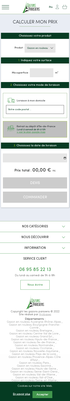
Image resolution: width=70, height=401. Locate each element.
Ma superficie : (20, 72)
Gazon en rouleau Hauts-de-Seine (34, 368)
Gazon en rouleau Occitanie (34, 348)
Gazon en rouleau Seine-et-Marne (34, 380)
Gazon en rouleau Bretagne (34, 330)
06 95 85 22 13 (35, 269)
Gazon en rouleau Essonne (34, 365)
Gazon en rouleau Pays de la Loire (34, 354)
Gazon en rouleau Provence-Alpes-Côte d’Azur (35, 359)
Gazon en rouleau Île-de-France (34, 342)
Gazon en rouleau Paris (34, 363)
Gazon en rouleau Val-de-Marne (34, 374)
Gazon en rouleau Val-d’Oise (34, 377)
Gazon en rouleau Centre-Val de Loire (34, 333)
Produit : (19, 47)
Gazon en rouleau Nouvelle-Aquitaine (34, 351)
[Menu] (5, 7)
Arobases (45, 314)
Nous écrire (35, 284)
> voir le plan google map (31, 132)
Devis (35, 183)
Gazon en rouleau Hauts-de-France (34, 339)
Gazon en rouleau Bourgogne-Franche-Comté (34, 326)
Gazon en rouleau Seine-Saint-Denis (34, 371)
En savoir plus (21, 394)
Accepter (42, 394)
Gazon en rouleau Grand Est (34, 336)
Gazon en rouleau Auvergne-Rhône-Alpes (34, 322)
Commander (35, 197)
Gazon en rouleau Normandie (34, 345)
